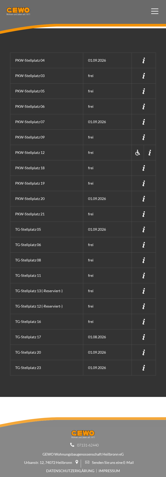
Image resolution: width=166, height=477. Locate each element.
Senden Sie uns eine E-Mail (112, 462)
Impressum (109, 471)
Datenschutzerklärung (70, 471)
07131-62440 (88, 445)
